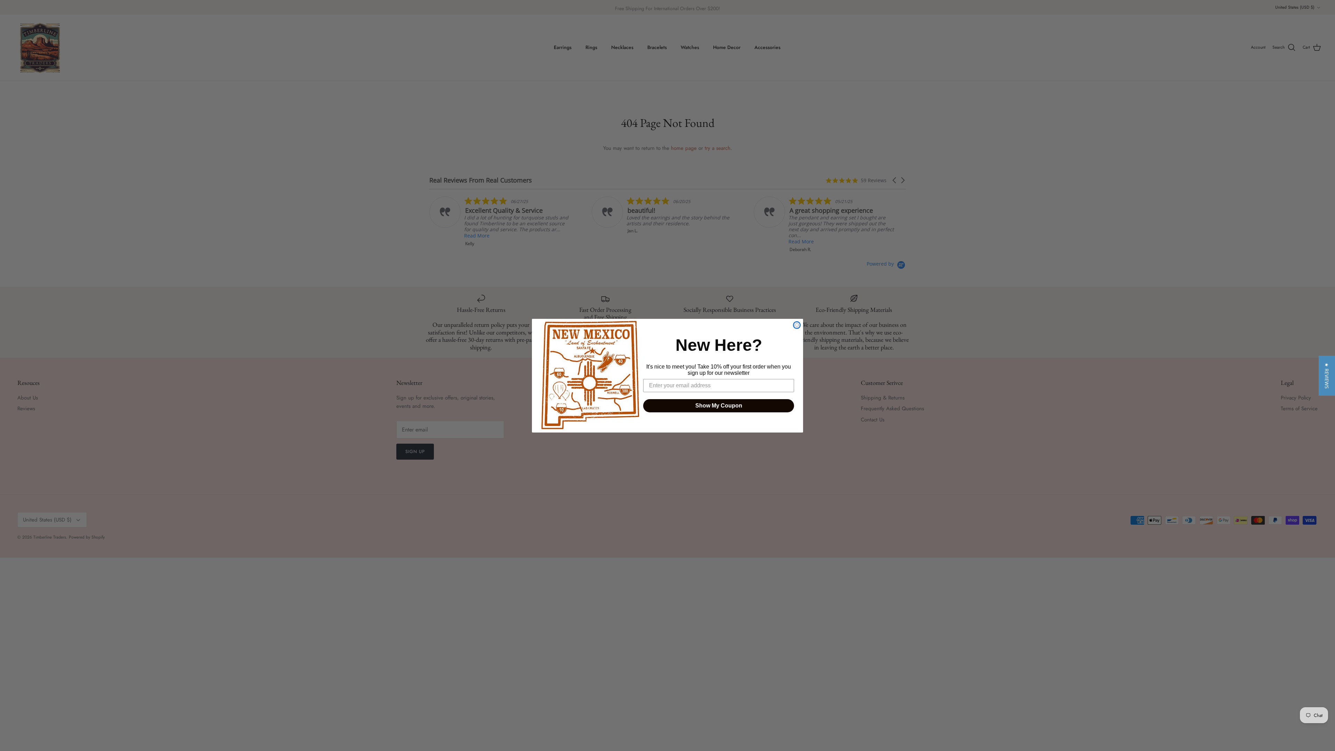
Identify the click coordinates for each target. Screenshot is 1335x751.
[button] (1327, 376)
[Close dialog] (796, 325)
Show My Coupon (718, 406)
